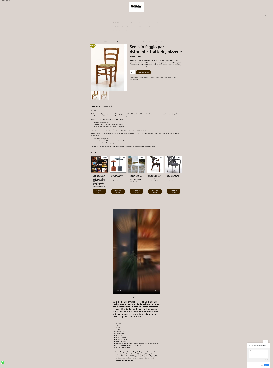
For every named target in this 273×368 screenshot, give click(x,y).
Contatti (117, 327)
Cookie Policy (119, 335)
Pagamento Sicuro (120, 331)
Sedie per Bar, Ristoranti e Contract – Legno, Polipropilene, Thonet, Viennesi (115, 41)
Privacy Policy (119, 333)
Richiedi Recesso (120, 341)
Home (92, 41)
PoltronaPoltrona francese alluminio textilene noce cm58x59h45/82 (154, 177)
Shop (117, 325)
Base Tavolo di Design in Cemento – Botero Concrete (117, 177)
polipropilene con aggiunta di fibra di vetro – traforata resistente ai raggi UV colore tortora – (136, 177)
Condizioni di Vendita (121, 339)
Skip (262, 365)
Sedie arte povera (138, 79)
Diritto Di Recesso (120, 337)
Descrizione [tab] (96, 106)
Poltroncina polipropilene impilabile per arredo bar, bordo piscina (173, 177)
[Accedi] (265, 15)
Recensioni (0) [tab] (107, 106)
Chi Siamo (118, 323)
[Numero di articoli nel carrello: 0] (268, 15)
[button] (125, 47)
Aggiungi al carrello (143, 72)
